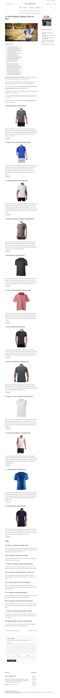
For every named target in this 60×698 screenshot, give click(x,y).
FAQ (6, 62)
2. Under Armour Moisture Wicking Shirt (13, 48)
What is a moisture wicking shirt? (13, 63)
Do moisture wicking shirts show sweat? (14, 71)
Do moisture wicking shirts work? (13, 65)
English (48, 0)
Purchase (8, 138)
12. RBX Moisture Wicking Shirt (12, 61)
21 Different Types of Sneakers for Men (48, 44)
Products (25, 7)
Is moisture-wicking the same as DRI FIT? (15, 67)
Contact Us (34, 679)
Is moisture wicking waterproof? (13, 70)
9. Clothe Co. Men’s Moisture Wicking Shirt (14, 57)
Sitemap (33, 685)
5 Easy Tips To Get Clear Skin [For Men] (12, 630)
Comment (9, 642)
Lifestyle (23, 13)
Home (20, 7)
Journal (33, 681)
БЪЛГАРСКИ (15, 684)
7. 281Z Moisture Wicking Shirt (12, 54)
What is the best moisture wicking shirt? (14, 66)
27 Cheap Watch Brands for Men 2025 (48, 40)
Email (18, 655)
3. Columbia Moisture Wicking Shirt (13, 49)
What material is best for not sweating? (14, 74)
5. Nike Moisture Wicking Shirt (12, 52)
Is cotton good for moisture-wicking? (14, 69)
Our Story (31, 7)
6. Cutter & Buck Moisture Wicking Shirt (13, 53)
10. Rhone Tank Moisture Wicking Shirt (13, 58)
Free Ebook (37, 7)
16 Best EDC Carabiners (32, 630)
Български (53, 0)
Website (28, 655)
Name (8, 655)
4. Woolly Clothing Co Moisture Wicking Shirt (14, 50)
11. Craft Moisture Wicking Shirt (12, 59)
